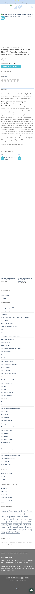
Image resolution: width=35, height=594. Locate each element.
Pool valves (4, 436)
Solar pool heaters (6, 445)
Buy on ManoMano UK (11, 67)
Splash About (5, 529)
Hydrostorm (17, 522)
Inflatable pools (5, 333)
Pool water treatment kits (8, 439)
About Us (4, 488)
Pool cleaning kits (6, 351)
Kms (21, 524)
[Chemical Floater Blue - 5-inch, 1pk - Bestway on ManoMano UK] (26, 215)
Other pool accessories (7, 339)
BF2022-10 (15, 514)
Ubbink (29, 529)
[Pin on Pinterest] (14, 80)
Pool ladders (4, 386)
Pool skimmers (5, 417)
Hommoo (4, 522)
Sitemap (3, 479)
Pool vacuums (5, 433)
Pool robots (4, 414)
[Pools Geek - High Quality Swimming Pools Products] (17, 7)
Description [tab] (4, 90)
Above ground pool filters (8, 308)
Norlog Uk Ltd (22, 527)
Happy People (23, 519)
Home (3, 47)
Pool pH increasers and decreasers (10, 408)
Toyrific (24, 529)
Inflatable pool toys (6, 329)
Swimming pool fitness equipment (10, 455)
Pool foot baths (5, 376)
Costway (12, 516)
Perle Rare (29, 527)
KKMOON (15, 524)
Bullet (3, 516)
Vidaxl (3, 532)
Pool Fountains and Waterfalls (9, 380)
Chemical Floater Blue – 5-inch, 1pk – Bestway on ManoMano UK (25, 280)
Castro (7, 516)
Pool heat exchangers (7, 383)
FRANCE (17, 519)
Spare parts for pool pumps (8, 449)
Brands (3, 476)
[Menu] (2, 7)
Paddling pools (5, 345)
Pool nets (4, 405)
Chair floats (4, 320)
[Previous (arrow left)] (1, 591)
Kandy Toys (4, 524)
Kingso (10, 524)
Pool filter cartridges (7, 361)
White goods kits (6, 464)
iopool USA (28, 522)
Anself (11, 511)
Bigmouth (22, 514)
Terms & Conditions (6, 497)
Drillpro (11, 519)
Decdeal (26, 516)
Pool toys (4, 424)
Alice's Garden (5, 511)
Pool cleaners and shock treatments (11, 348)
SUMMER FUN (12, 529)
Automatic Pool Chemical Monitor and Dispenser (15, 317)
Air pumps (4, 314)
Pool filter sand (5, 370)
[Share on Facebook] (5, 80)
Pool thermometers (6, 420)
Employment (4, 491)
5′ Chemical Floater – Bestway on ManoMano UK (8, 279)
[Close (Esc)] (1, 584)
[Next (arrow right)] (6, 591)
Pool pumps (4, 411)
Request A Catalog (6, 473)
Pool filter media (5, 367)
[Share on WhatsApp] (2, 80)
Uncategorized (5, 461)
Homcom (30, 519)
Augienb (24, 511)
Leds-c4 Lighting (27, 524)
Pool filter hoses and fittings (9, 364)
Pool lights (4, 389)
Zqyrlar (17, 532)
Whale (7, 532)
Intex (23, 522)
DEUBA (3, 519)
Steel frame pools (16, 47)
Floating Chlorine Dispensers (9, 326)
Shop (7, 47)
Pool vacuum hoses (6, 430)
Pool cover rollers (6, 355)
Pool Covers (4, 358)
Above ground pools (7, 311)
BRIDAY (27, 514)
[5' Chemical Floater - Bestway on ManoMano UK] (9, 215)
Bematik (4, 514)
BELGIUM (30, 511)
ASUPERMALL (17, 511)
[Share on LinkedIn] (17, 80)
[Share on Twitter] (8, 80)
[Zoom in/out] (6, 584)
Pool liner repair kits (6, 395)
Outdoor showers (6, 342)
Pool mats (4, 402)
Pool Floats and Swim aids (8, 373)
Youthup (12, 532)
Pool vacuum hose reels (7, 427)
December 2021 (5, 295)
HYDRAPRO (10, 522)
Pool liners (4, 398)
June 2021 (4, 298)
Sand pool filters (5, 442)
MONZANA (14, 527)
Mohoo (8, 527)
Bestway (5, 76)
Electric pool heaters (7, 323)
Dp (7, 519)
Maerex (3, 527)
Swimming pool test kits (7, 458)
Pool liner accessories (7, 392)
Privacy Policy (5, 494)
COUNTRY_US (19, 516)
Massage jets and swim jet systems (11, 336)
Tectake (19, 529)
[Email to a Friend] (11, 80)
